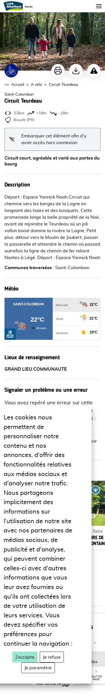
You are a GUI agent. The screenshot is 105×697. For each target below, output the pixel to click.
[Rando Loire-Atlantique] (19, 6)
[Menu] (98, 6)
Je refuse (52, 657)
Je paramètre (38, 668)
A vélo (36, 85)
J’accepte (24, 657)
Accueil (17, 85)
